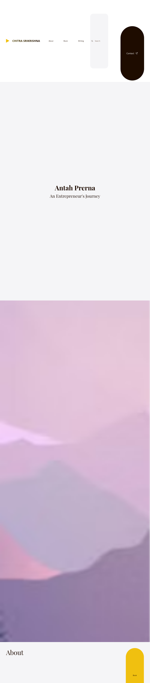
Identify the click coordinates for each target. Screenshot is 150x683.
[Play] (7, 41)
